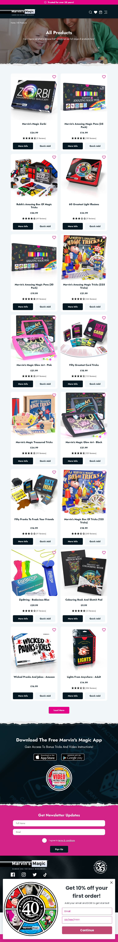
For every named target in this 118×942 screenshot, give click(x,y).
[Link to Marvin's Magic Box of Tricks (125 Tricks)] (84, 492)
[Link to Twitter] (35, 874)
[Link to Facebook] (13, 874)
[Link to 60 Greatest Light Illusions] (84, 177)
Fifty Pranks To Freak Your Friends (34, 519)
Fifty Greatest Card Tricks (84, 365)
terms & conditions (66, 840)
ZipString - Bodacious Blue (34, 599)
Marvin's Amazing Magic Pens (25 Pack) (84, 125)
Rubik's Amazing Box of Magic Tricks (34, 206)
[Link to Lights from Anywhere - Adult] (84, 650)
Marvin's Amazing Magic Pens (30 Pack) (34, 286)
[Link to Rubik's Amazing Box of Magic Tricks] (34, 177)
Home (13, 22)
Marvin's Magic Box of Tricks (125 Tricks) (84, 521)
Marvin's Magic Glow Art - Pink (34, 365)
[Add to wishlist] (54, 77)
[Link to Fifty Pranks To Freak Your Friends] (34, 492)
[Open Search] (90, 12)
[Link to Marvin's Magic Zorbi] (34, 97)
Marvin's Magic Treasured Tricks (34, 442)
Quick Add (45, 146)
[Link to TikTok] (45, 874)
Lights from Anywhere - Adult (84, 677)
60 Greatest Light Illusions (84, 204)
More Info (25, 146)
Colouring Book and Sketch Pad (83, 599)
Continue (87, 930)
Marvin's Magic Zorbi (34, 124)
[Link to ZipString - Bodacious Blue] (34, 572)
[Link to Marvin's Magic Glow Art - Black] (84, 415)
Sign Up (59, 849)
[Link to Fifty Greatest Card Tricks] (84, 338)
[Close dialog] (111, 882)
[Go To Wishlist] (95, 12)
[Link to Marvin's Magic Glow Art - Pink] (34, 338)
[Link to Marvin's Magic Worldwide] (23, 12)
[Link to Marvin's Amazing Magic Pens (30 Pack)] (34, 257)
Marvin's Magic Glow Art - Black (84, 442)
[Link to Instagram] (24, 874)
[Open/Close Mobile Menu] (105, 12)
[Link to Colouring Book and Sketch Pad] (84, 572)
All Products (22, 22)
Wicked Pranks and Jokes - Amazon (34, 677)
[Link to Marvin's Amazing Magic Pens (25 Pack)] (84, 97)
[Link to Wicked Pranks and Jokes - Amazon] (34, 650)
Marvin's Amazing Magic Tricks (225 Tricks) (84, 286)
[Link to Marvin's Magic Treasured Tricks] (34, 415)
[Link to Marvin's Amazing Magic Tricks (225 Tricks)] (84, 257)
